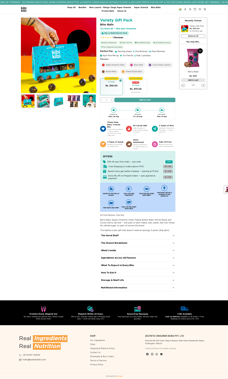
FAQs (92, 344)
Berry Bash (193, 72)
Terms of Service (98, 361)
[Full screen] (93, 21)
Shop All (71, 7)
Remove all (193, 36)
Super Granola (141, 7)
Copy (169, 161)
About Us (121, 11)
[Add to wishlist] (92, 89)
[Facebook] (147, 354)
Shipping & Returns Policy (102, 348)
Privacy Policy (96, 365)
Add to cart (145, 100)
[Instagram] (152, 354)
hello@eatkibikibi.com (34, 360)
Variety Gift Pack (197, 26)
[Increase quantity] (111, 100)
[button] (180, 9)
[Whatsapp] (156, 354)
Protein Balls (108, 11)
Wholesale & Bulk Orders (102, 356)
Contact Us (95, 352)
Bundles (82, 7)
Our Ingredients (97, 340)
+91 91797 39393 (31, 355)
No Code (168, 166)
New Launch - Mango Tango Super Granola (110, 7)
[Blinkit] (161, 354)
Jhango (119, 376)
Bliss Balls (156, 7)
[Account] (185, 9)
